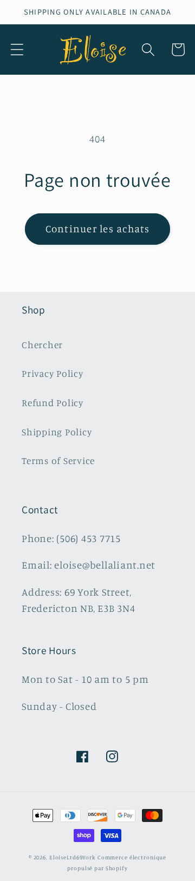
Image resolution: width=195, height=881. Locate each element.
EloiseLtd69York (73, 857)
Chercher (42, 344)
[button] (17, 49)
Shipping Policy (57, 432)
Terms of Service (58, 460)
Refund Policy (52, 402)
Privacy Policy (52, 373)
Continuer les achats (98, 228)
